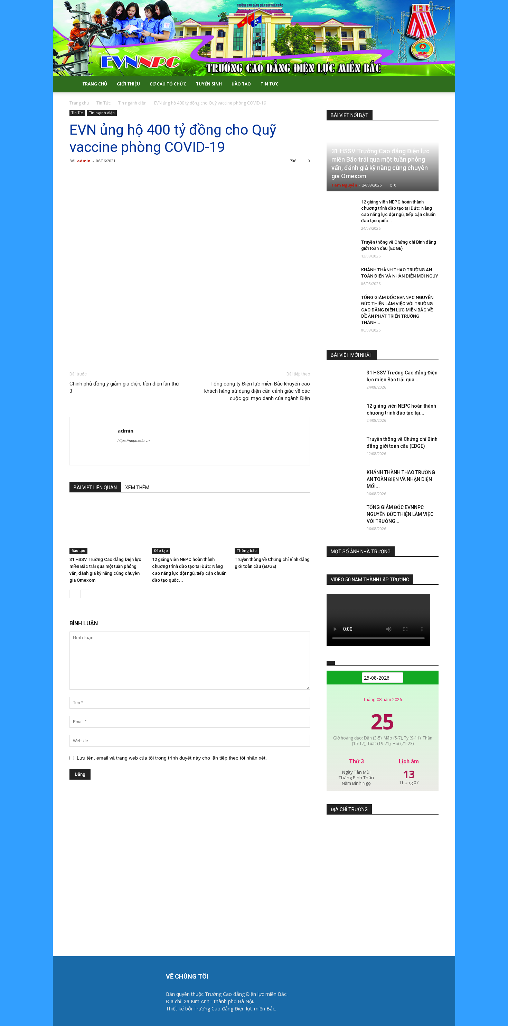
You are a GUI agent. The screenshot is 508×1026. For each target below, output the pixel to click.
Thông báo (247, 550)
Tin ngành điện (132, 103)
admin (84, 160)
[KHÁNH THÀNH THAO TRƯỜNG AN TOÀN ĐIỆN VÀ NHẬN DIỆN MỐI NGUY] (340, 276)
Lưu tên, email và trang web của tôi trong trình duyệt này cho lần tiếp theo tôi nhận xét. (172, 758)
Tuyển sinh (209, 84)
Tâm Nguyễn (344, 185)
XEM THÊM (137, 487)
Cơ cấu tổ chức (168, 84)
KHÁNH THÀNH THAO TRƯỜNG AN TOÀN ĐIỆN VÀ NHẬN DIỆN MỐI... (401, 479)
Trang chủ (94, 84)
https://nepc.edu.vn (133, 440)
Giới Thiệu (128, 84)
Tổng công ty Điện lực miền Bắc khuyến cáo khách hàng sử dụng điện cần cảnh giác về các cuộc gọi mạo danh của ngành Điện (257, 391)
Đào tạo (241, 84)
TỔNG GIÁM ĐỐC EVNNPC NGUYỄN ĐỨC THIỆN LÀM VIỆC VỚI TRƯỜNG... (400, 514)
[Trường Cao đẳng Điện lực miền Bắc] (254, 38)
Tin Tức (270, 84)
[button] (430, 84)
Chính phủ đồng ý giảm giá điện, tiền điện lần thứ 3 (124, 387)
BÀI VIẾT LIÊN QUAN (95, 487)
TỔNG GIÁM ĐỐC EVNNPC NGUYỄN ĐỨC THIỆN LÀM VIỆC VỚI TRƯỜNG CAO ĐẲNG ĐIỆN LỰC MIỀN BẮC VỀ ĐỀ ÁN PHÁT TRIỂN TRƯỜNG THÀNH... (397, 310)
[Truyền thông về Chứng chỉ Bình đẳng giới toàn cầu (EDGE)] (272, 528)
